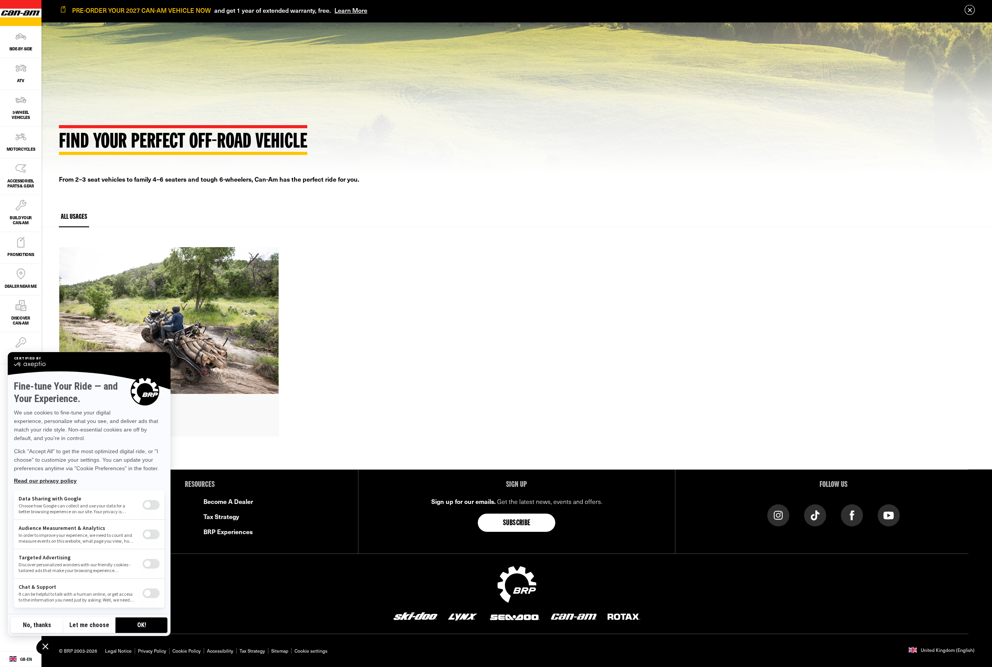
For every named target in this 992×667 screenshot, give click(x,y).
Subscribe (516, 523)
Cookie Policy (186, 650)
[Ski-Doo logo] (415, 616)
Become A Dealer (228, 501)
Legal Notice (118, 650)
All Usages (74, 216)
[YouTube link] (889, 515)
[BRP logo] (517, 583)
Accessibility (220, 650)
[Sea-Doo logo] (514, 616)
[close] (970, 10)
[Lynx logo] (463, 616)
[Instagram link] (778, 515)
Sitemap (279, 650)
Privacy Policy (152, 650)
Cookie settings (310, 650)
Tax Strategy (221, 516)
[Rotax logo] (624, 616)
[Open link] (169, 342)
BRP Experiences (228, 531)
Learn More (350, 10)
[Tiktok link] (815, 515)
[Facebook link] (852, 515)
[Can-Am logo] (573, 616)
